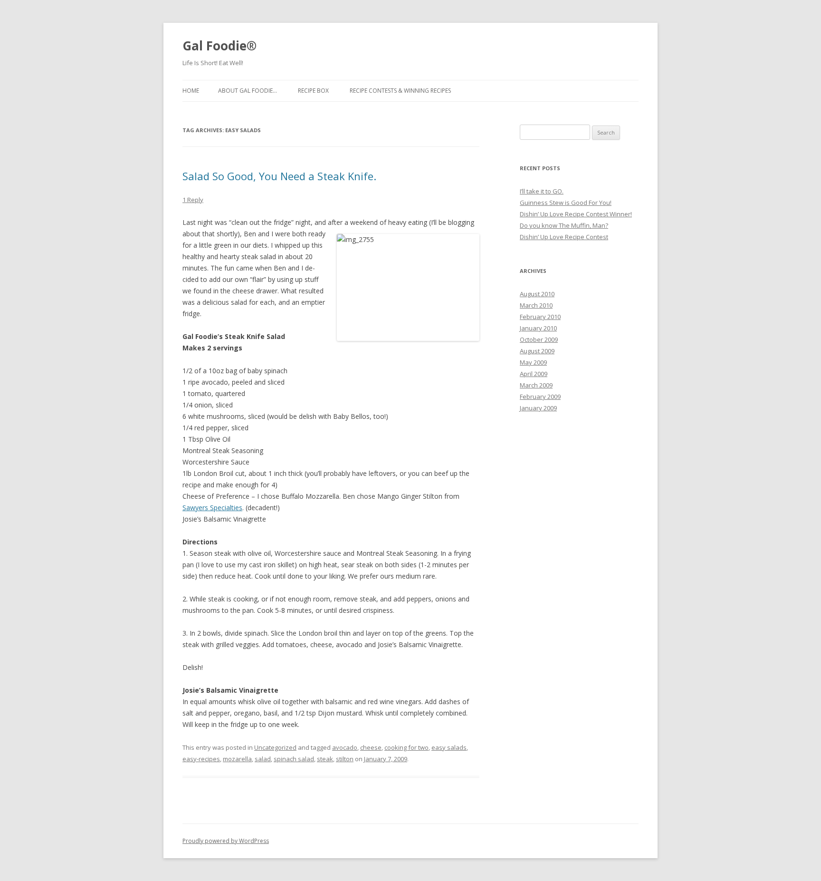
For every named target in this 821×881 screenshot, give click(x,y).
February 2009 (540, 396)
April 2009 (533, 373)
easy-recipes (201, 759)
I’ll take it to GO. (541, 191)
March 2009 (536, 385)
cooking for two (406, 747)
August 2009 (537, 351)
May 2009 (533, 362)
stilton (344, 759)
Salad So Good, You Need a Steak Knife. (279, 176)
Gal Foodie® (219, 45)
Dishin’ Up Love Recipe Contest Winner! (576, 214)
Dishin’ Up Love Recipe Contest (564, 236)
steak (325, 759)
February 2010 (540, 316)
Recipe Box (313, 91)
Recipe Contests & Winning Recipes (400, 91)
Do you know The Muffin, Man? (564, 225)
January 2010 (538, 328)
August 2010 (537, 294)
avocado (344, 747)
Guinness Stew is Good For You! (565, 202)
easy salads (449, 747)
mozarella (237, 759)
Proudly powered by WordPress (225, 841)
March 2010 (536, 305)
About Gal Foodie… (247, 91)
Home (190, 91)
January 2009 (538, 408)
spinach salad (294, 759)
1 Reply (192, 199)
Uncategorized (275, 747)
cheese (371, 747)
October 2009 (539, 339)
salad (263, 759)
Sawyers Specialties (212, 507)
